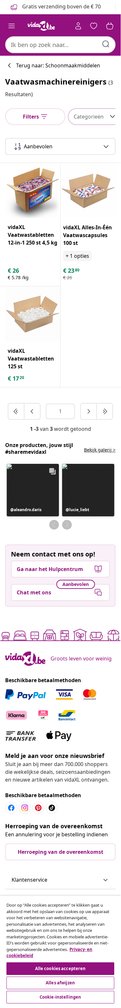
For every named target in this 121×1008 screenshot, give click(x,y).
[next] (89, 411)
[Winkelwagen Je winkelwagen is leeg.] (109, 26)
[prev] (32, 411)
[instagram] (25, 808)
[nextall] (104, 411)
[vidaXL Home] (41, 26)
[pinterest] (38, 808)
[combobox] (60, 44)
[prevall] (16, 411)
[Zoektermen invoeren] (106, 44)
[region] (60, 950)
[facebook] (11, 808)
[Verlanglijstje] (94, 26)
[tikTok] (52, 808)
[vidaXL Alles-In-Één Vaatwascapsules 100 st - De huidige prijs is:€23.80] (88, 191)
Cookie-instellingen (60, 997)
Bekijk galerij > (100, 450)
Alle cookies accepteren (60, 968)
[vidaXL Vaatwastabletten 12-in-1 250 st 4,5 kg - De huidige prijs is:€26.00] (32, 190)
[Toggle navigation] (11, 26)
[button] (33, 490)
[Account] (78, 26)
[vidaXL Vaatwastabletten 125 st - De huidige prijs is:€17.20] (32, 314)
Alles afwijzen (60, 983)
